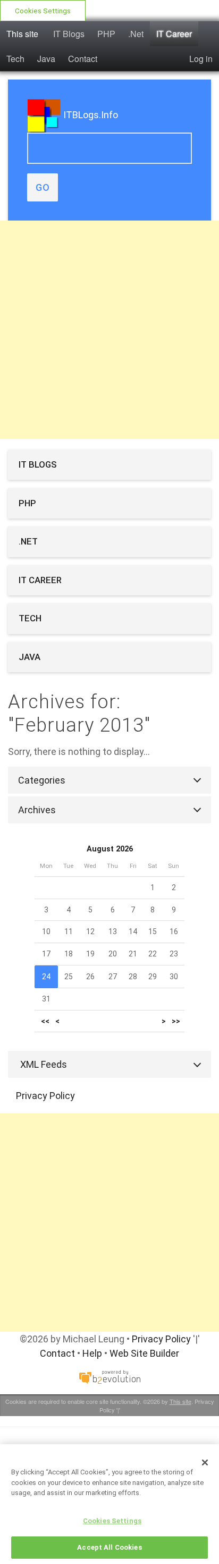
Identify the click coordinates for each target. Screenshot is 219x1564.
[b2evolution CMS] (109, 1376)
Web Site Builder (144, 1353)
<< (45, 1021)
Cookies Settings (43, 10)
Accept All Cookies (109, 1547)
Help (92, 1353)
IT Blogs (69, 34)
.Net (136, 34)
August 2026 (110, 849)
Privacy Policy (45, 1095)
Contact (82, 58)
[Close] (205, 1462)
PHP (106, 34)
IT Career (174, 34)
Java (46, 58)
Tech (15, 58)
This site (22, 34)
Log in (201, 58)
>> (176, 1021)
